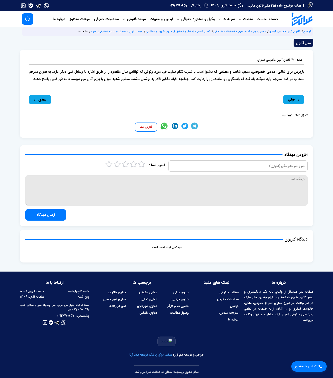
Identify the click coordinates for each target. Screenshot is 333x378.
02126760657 (178, 5)
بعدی (41, 99)
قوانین (307, 31)
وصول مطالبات (179, 312)
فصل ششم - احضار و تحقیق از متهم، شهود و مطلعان (178, 31)
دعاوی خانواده (117, 292)
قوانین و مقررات (161, 19)
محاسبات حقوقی (106, 19)
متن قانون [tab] (303, 43)
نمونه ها (228, 19)
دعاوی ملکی (181, 292)
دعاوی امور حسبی (114, 299)
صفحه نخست (267, 19)
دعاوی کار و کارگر (178, 305)
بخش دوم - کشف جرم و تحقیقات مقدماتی (239, 31)
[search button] (27, 19)
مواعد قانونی (136, 19)
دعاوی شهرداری (147, 305)
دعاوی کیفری (180, 299)
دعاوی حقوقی (148, 292)
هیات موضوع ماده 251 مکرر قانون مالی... (274, 5)
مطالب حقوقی (229, 292)
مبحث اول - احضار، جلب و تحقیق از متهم (116, 31)
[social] (46, 5)
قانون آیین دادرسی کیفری (284, 31)
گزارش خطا (146, 127)
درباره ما (59, 19)
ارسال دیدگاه (45, 215)
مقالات (247, 19)
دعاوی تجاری (148, 299)
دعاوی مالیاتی (148, 312)
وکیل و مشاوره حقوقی (197, 19)
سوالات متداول (79, 19)
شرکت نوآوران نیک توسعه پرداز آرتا (150, 354)
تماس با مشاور (305, 366)
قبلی (292, 99)
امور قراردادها (117, 305)
